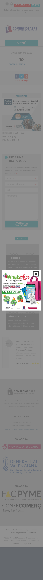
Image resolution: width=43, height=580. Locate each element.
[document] (21, 290)
